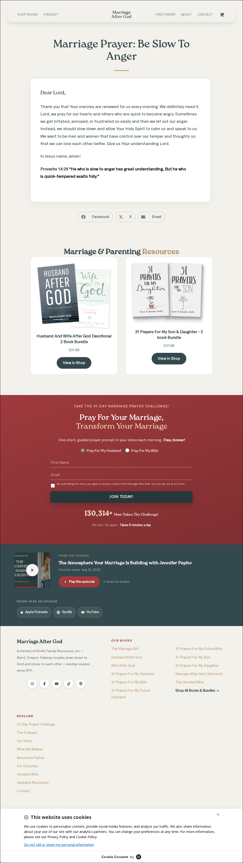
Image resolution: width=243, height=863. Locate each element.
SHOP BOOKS (28, 14)
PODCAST (51, 14)
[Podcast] (80, 683)
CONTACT (205, 14)
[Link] (222, 14)
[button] (95, 217)
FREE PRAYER (165, 14)
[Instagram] (32, 683)
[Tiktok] (68, 683)
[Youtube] (56, 683)
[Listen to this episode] (32, 570)
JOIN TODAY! (121, 497)
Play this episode (82, 581)
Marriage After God (39, 641)
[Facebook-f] (44, 683)
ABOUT (186, 14)
